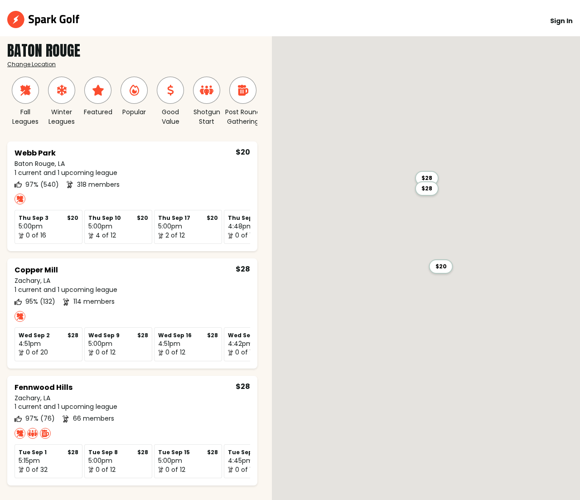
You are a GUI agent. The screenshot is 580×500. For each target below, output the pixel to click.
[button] (441, 266)
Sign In (561, 20)
